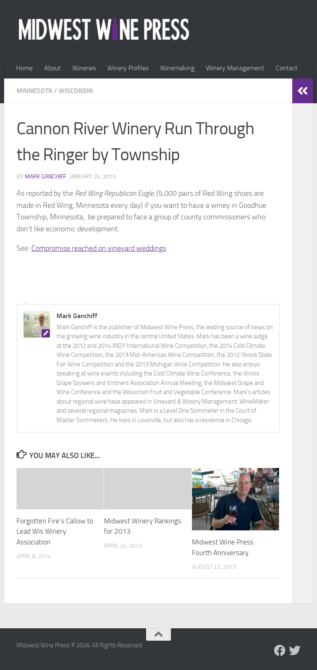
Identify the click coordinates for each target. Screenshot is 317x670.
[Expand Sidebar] (302, 90)
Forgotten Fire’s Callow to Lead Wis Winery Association (55, 531)
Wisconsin (76, 91)
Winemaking (177, 68)
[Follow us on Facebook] (280, 650)
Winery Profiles (128, 68)
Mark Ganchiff (45, 176)
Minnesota (34, 91)
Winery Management (235, 68)
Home (24, 68)
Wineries (84, 68)
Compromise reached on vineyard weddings (98, 248)
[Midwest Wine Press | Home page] (104, 29)
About (52, 68)
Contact (287, 68)
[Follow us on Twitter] (294, 650)
